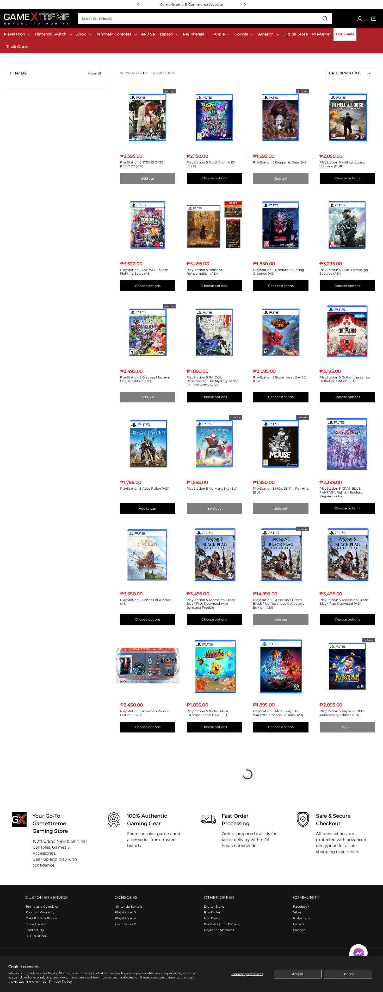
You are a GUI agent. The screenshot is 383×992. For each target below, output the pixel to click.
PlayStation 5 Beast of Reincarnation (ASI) (204, 272)
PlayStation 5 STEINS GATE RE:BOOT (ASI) (142, 164)
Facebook (301, 906)
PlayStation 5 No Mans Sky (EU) (212, 488)
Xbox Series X (125, 924)
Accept (297, 974)
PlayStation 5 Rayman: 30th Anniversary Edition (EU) (342, 713)
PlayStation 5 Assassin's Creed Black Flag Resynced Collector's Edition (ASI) (278, 603)
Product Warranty (40, 912)
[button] (358, 953)
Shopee (299, 930)
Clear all (94, 73)
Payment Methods (219, 930)
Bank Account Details (221, 924)
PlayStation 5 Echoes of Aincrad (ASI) (145, 602)
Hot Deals (212, 918)
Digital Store (214, 906)
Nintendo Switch (128, 906)
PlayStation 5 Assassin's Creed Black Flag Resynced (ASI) (343, 602)
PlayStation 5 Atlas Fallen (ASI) (145, 488)
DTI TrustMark (37, 936)
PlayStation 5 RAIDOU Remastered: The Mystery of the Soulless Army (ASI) (212, 381)
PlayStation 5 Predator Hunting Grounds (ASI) (278, 272)
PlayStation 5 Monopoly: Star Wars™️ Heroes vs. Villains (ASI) (278, 713)
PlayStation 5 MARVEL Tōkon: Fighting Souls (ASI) (144, 272)
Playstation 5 (125, 912)
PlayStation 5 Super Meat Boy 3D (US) (279, 379)
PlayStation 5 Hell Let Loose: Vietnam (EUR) (342, 164)
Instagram (301, 918)
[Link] (36, 18)
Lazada (298, 924)
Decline (348, 974)
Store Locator (37, 924)
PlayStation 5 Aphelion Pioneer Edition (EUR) (145, 713)
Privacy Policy (60, 981)
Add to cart (148, 508)
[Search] (325, 19)
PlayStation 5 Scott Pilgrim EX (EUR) (211, 164)
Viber (297, 912)
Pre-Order (212, 912)
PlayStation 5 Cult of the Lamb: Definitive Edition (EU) (344, 379)
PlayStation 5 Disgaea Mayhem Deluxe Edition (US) (145, 379)
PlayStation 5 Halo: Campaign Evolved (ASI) (343, 272)
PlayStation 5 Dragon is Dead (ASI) (280, 162)
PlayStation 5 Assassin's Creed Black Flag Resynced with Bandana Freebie (211, 603)
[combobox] (205, 18)
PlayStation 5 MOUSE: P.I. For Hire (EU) (280, 490)
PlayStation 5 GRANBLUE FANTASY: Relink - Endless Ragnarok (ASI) (340, 492)
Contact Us (35, 930)
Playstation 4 (125, 918)
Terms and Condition (43, 906)
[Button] (138, 4)
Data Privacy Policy (41, 918)
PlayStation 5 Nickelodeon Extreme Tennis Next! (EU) (208, 713)
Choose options (214, 178)
